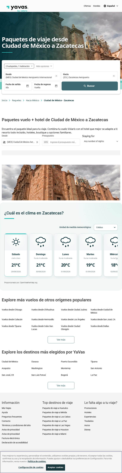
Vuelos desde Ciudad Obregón (70, 327)
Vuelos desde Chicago (12, 309)
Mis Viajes (6, 408)
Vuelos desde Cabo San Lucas (42, 327)
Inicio (4, 100)
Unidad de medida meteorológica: (75, 227)
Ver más (61, 339)
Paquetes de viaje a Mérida (54, 412)
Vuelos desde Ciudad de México (101, 311)
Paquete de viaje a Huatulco (55, 408)
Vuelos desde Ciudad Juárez (74, 309)
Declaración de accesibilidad (15, 442)
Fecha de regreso (42, 84)
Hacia (66, 74)
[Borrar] (56, 76)
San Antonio (96, 368)
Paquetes (16, 100)
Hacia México (32, 100)
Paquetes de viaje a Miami (54, 434)
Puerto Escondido (69, 361)
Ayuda (5, 412)
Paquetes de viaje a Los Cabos (56, 417)
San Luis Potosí (38, 375)
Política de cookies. (37, 461)
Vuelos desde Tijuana (11, 326)
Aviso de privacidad (11, 429)
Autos (87, 425)
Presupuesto (48, 136)
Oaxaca (35, 361)
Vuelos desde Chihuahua (42, 309)
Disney (87, 429)
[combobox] (21, 142)
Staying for (88, 136)
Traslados (88, 421)
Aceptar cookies (55, 467)
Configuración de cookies (30, 467)
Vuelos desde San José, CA (103, 319)
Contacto (6, 421)
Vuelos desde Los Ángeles (73, 319)
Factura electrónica (11, 438)
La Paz (94, 375)
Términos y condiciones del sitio (16, 425)
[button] (16, 87)
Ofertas (87, 6)
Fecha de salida (13, 84)
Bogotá (64, 375)
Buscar (91, 86)
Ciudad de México (10, 361)
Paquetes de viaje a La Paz (54, 421)
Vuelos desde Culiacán (12, 319)
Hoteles (96, 6)
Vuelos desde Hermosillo (42, 319)
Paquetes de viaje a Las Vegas (56, 425)
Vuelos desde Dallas (100, 326)
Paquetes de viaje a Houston (55, 429)
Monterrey (66, 368)
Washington (37, 368)
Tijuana (94, 361)
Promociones (90, 408)
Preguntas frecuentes (12, 417)
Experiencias (90, 417)
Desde (9, 74)
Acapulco (6, 368)
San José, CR (8, 375)
